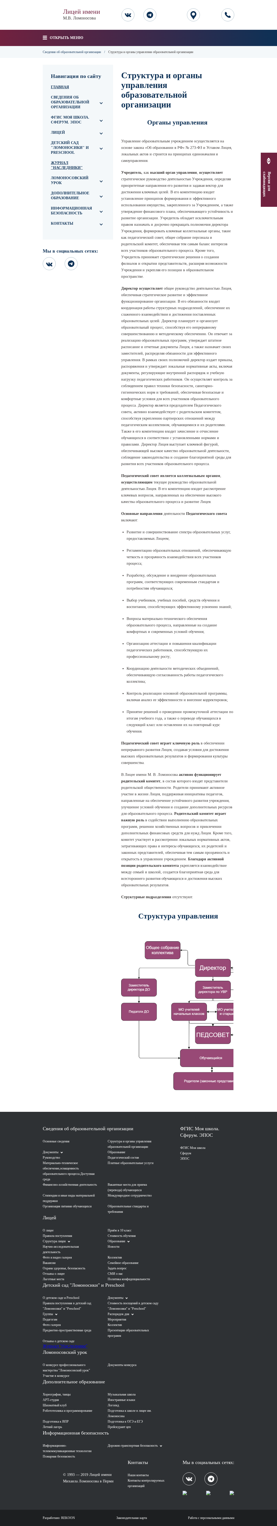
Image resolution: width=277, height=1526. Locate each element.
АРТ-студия (51, 1400)
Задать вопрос (117, 1268)
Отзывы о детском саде (58, 1341)
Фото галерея (52, 1325)
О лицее (48, 1230)
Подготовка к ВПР (56, 1421)
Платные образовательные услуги (130, 1163)
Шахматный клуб (55, 1405)
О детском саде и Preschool (61, 1298)
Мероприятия (117, 1319)
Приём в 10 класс (119, 1230)
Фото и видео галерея (57, 1257)
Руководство (51, 1157)
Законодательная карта (131, 1518)
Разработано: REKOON (59, 1518)
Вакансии (49, 1263)
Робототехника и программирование (67, 1411)
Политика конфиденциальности (129, 1279)
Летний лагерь (52, 1427)
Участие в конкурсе (56, 1376)
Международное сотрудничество (130, 1195)
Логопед (113, 1405)
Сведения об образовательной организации (72, 52)
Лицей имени (81, 14)
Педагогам (50, 1319)
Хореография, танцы (57, 1394)
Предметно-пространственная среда (67, 1330)
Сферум (185, 1153)
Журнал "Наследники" (67, 165)
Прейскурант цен (119, 1427)
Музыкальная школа (122, 1394)
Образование (116, 1152)
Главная (60, 87)
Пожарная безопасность (59, 1456)
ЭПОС (184, 1159)
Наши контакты (138, 1475)
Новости (113, 1247)
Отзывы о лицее (54, 1274)
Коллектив (115, 1257)
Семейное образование (123, 1263)
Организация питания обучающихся (67, 1206)
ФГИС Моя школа (192, 1148)
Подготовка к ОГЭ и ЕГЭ (125, 1421)
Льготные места (53, 1279)
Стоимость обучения (122, 1236)
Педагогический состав (123, 1157)
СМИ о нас (115, 1274)
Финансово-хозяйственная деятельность (70, 1185)
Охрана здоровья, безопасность (64, 1268)
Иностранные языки (121, 1400)
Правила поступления (57, 1236)
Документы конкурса (122, 1365)
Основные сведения (56, 1141)
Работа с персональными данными (211, 1518)
